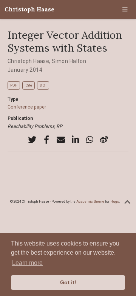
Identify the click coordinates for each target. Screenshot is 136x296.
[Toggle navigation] (125, 9)
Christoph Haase (29, 9)
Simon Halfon (69, 61)
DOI (43, 85)
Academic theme (90, 201)
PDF (13, 85)
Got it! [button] (68, 282)
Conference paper (27, 107)
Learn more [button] (27, 263)
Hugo (114, 201)
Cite (28, 85)
